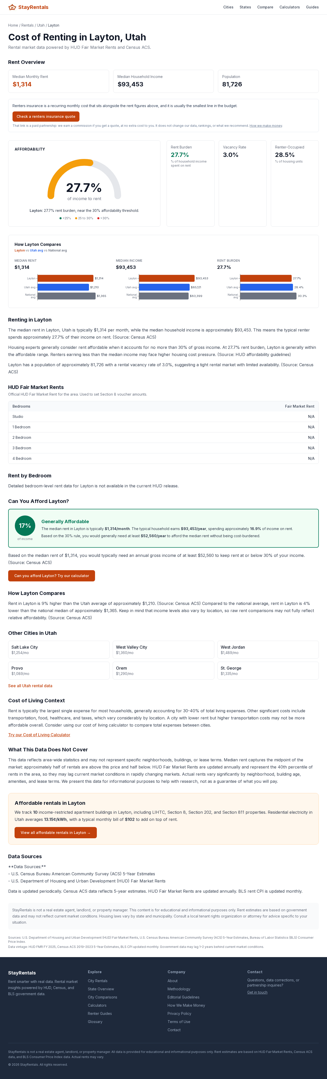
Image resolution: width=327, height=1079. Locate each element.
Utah (41, 25)
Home (13, 25)
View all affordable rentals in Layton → (56, 832)
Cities (228, 7)
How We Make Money (186, 1005)
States (245, 7)
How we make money (266, 126)
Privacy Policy (179, 1013)
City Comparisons (102, 997)
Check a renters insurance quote (46, 116)
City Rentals (98, 981)
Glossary (95, 1021)
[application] (62, 287)
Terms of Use (179, 1021)
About (173, 981)
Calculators (289, 7)
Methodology (179, 989)
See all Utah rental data (30, 685)
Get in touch (257, 992)
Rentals (27, 25)
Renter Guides (100, 1013)
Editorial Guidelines (184, 997)
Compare (265, 7)
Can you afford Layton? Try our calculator (51, 575)
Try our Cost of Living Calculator (39, 734)
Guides (312, 7)
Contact (174, 1030)
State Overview (101, 989)
